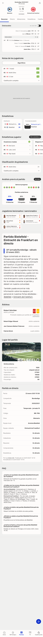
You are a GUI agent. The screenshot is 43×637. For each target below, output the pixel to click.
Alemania (36, 418)
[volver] (3, 3)
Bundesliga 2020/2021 (21, 2)
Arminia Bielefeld (34, 423)
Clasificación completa (11, 80)
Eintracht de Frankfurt (23, 297)
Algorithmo (21, 63)
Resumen (4, 19)
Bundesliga (36, 398)
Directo (12, 19)
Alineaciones (21, 19)
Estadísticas (31, 19)
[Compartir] (40, 3)
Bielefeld (7, 297)
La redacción (10, 458)
